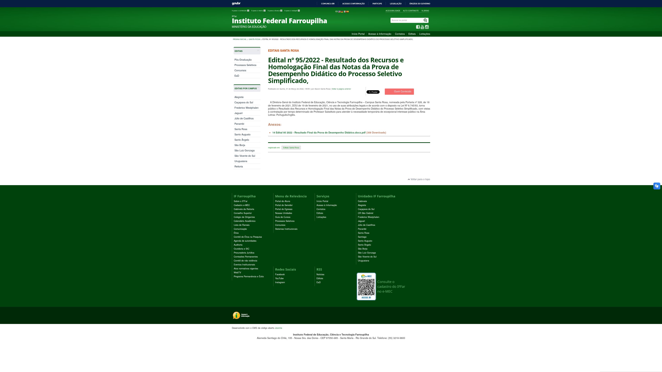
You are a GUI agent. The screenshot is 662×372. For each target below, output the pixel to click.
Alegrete (239, 97)
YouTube (279, 278)
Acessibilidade (393, 10)
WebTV (237, 272)
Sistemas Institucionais (286, 228)
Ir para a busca (275, 11)
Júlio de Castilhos (244, 118)
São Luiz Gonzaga (244, 150)
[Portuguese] (336, 11)
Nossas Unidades (283, 213)
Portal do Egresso (283, 209)
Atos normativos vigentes (246, 268)
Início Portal (358, 33)
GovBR (236, 3)
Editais (412, 33)
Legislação (396, 3)
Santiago (362, 236)
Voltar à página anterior (341, 88)
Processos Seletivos (245, 65)
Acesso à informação (353, 3)
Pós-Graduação (243, 59)
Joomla (278, 327)
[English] (339, 11)
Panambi (239, 123)
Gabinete (362, 201)
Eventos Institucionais (244, 264)
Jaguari (238, 113)
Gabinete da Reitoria (244, 209)
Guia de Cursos (282, 217)
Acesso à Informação (379, 33)
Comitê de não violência (245, 260)
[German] (342, 11)
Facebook (280, 274)
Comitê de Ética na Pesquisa (248, 236)
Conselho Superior (243, 213)
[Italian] (344, 11)
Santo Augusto (242, 134)
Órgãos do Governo (419, 3)
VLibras (425, 10)
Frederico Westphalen (246, 107)
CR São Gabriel (365, 213)
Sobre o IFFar (240, 201)
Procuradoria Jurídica (244, 252)
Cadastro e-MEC (242, 205)
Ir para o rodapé (291, 11)
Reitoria (238, 166)
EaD (236, 75)
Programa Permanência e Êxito (249, 276)
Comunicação (240, 228)
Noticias (320, 274)
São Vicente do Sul (244, 155)
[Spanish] (347, 11)
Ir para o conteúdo (240, 11)
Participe (377, 3)
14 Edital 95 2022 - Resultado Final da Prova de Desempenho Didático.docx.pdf (319, 132)
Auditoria (238, 244)
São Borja (239, 145)
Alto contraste (411, 10)
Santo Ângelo (241, 139)
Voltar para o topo (420, 179)
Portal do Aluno (282, 201)
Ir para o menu (258, 11)
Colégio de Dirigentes (244, 217)
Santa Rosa (254, 39)
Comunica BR (327, 3)
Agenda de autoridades (245, 240)
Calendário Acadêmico (244, 221)
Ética (236, 232)
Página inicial (240, 39)
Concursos (240, 70)
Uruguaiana (240, 161)
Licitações (424, 33)
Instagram (280, 282)
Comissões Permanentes (246, 256)
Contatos (400, 33)
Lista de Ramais (241, 224)
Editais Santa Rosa (291, 148)
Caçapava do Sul (243, 102)
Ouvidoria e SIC (241, 248)
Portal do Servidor (284, 205)
